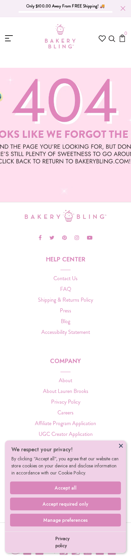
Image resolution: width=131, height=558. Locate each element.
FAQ (65, 289)
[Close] (121, 446)
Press (65, 310)
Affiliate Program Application (65, 423)
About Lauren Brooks (65, 391)
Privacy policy (62, 542)
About (65, 380)
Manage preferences (65, 520)
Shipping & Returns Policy (65, 300)
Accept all (66, 488)
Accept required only (65, 504)
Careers (65, 412)
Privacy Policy (65, 402)
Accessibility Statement (65, 332)
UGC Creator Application (66, 434)
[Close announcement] (123, 8)
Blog (65, 321)
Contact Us (65, 278)
